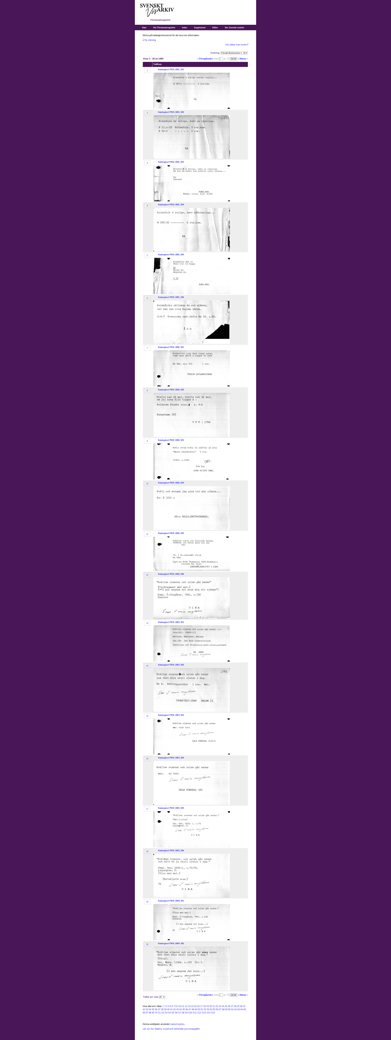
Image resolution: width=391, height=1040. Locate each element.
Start (144, 27)
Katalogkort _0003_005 (171, 808)
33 (147, 1009)
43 (177, 1009)
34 (150, 1009)
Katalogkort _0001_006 (171, 297)
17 (147, 809)
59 (226, 1009)
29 (238, 1006)
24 (223, 1006)
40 (168, 1009)
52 (205, 1009)
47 (189, 1009)
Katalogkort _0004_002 (171, 943)
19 (147, 902)
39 (165, 1009)
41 (171, 1009)
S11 (195, 1012)
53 (208, 1009)
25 (226, 1006)
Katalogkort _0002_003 (171, 440)
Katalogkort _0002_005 (171, 533)
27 (232, 1006)
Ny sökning (150, 40)
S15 (213, 1012)
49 (196, 1009)
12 (147, 575)
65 (244, 1009)
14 (147, 666)
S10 (190, 1012)
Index (184, 27)
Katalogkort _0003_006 (171, 850)
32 (144, 1009)
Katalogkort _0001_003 (171, 162)
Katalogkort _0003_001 (171, 622)
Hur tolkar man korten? (236, 44)
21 (213, 1006)
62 (235, 1009)
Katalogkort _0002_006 (171, 574)
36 (156, 1009)
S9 (186, 1012)
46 (186, 1009)
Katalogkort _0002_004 (171, 483)
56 (217, 1009)
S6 (176, 1012)
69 (153, 1012)
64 (241, 1009)
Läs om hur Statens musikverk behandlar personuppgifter (171, 1029)
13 (147, 623)
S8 (182, 1012)
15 (147, 716)
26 (229, 1006)
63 (238, 1009)
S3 (166, 1012)
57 (220, 1009)
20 (147, 944)
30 (241, 1006)
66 (144, 1012)
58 (223, 1009)
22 (217, 1006)
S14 (208, 1012)
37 (159, 1009)
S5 (172, 1012)
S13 (204, 1012)
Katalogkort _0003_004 (171, 758)
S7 (179, 1012)
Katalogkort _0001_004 (171, 204)
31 (244, 1006)
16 (147, 759)
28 (235, 1006)
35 (153, 1009)
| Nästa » (243, 58)
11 (147, 534)
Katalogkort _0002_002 (171, 390)
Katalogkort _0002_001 (171, 347)
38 (162, 1009)
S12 (199, 1012)
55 (214, 1009)
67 (147, 1012)
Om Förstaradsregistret (164, 27)
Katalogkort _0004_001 (171, 901)
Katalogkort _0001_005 (171, 254)
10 (147, 484)
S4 (169, 1012)
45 (183, 1009)
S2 (162, 1012)
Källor (215, 27)
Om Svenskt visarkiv (234, 27)
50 (199, 1009)
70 (156, 1012)
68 (150, 1012)
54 (211, 1009)
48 (193, 1009)
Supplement (199, 27)
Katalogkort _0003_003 (171, 715)
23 (220, 1006)
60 (229, 1009)
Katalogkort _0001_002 (171, 112)
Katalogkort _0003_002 (171, 665)
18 (147, 851)
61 (232, 1009)
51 (202, 1009)
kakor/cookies (177, 1024)
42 (174, 1009)
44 (180, 1009)
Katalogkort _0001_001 (171, 69)
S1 (159, 1012)
